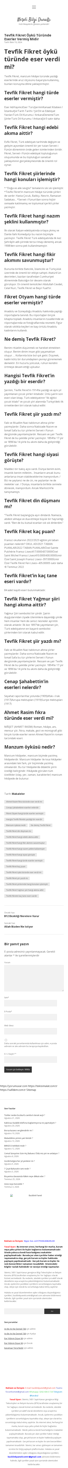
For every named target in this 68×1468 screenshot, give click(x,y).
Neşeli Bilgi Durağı (34, 20)
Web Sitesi (8, 1025)
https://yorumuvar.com (13, 1086)
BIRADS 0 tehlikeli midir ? (15, 1145)
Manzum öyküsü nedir (16, 825)
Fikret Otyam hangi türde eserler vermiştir (24, 813)
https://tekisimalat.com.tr (42, 1086)
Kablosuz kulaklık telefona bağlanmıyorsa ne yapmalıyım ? (30, 1123)
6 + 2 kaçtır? (10, 1054)
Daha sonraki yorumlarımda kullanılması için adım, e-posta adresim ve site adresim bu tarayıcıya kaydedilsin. (30, 1045)
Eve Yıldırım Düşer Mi (13, 1338)
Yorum (7, 962)
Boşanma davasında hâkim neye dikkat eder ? (24, 1176)
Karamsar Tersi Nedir (13, 1348)
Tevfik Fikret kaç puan (15, 866)
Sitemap (31, 1090)
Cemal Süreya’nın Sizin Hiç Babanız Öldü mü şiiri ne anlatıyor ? (31, 1153)
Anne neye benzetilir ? (14, 1184)
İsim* (6, 997)
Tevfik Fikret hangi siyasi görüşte (20, 854)
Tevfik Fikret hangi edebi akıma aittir (22, 837)
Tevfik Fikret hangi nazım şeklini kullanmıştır (25, 848)
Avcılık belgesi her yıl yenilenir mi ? (19, 1161)
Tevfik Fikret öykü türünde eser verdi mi (23, 872)
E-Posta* (8, 1011)
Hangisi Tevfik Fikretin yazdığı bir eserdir (24, 819)
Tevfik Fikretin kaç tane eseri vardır (21, 896)
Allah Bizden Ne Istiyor (18, 926)
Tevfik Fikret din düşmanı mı (18, 831)
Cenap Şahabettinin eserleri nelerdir (22, 807)
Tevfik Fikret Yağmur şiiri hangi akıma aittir (25, 890)
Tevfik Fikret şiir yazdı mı (17, 878)
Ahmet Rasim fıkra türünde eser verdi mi (24, 801)
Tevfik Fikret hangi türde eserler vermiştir (24, 860)
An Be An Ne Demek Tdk (15, 1329)
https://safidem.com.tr (13, 1090)
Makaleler (18, 794)
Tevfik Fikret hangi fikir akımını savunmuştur (25, 843)
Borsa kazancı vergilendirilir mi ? (18, 1130)
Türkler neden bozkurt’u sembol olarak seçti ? (24, 1115)
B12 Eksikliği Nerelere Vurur (21, 916)
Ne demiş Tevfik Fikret (40, 825)
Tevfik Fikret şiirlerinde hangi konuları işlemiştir (27, 884)
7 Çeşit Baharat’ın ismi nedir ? (17, 1168)
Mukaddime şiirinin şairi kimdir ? (18, 1138)
